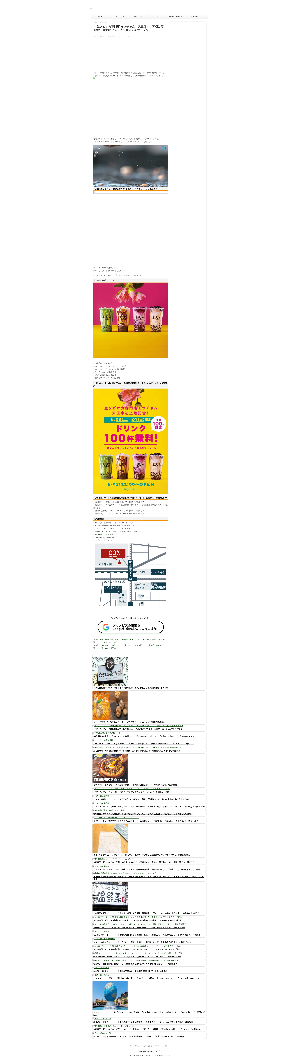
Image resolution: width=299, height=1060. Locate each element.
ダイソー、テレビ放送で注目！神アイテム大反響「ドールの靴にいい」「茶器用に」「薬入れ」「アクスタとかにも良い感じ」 (146, 821)
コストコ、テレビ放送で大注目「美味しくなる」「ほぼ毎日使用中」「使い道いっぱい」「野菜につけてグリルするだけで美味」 (147, 869)
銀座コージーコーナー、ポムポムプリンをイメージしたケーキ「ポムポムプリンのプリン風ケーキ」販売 (137, 957)
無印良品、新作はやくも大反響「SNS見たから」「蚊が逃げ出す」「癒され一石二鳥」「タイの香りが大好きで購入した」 (144, 862)
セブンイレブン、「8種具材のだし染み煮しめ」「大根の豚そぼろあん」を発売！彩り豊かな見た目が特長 (137, 729)
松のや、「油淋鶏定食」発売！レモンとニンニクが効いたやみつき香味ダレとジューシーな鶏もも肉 (135, 964)
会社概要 (194, 16)
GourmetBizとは (135, 1046)
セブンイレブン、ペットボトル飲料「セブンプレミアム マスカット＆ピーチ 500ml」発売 (131, 792)
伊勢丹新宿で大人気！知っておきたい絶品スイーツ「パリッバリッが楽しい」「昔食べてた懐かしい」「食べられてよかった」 (146, 736)
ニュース (157, 16)
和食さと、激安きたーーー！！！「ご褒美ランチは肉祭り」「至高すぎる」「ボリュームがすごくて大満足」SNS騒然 (143, 1022)
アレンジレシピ (119, 16)
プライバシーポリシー (162, 1046)
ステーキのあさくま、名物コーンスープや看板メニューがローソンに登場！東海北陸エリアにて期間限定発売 (139, 928)
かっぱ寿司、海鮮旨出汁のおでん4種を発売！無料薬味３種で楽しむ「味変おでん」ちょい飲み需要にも (136, 751)
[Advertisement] (163, 9)
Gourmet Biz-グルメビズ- (149, 1051)
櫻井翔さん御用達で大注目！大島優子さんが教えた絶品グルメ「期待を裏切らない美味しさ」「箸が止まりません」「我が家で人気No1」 (148, 878)
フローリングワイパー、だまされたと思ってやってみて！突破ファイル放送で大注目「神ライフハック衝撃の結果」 (142, 855)
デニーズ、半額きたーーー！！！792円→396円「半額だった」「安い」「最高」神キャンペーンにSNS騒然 (138, 1036)
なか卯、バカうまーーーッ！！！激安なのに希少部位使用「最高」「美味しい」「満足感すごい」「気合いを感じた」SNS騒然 (146, 935)
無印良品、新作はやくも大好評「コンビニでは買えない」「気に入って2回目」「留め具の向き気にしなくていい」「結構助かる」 (148, 1029)
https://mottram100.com (107, 534)
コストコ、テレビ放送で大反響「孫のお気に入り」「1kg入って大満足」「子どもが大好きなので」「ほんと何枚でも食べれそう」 (148, 978)
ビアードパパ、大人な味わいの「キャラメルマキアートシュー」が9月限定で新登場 (128, 722)
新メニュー (138, 16)
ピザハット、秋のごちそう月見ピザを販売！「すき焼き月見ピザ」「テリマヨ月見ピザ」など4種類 (135, 785)
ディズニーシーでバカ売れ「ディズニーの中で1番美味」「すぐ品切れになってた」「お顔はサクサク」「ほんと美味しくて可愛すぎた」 (149, 1013)
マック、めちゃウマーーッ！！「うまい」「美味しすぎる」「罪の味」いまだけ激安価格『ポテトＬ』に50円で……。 (143, 942)
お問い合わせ (147, 1046)
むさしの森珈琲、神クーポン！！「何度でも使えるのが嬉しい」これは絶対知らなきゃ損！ (131, 688)
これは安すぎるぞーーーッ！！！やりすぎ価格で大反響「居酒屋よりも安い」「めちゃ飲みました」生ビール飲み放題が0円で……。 (149, 913)
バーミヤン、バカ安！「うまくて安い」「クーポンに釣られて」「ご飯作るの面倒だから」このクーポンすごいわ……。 (143, 744)
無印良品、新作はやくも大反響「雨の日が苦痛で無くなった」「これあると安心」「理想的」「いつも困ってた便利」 (142, 814)
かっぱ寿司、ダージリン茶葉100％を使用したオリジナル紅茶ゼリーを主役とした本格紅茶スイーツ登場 (137, 920)
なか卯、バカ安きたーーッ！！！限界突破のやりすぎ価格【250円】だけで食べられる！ (130, 971)
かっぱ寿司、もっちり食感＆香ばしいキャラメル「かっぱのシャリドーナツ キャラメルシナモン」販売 (136, 949)
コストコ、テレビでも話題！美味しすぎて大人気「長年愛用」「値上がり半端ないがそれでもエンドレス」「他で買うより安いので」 (149, 807)
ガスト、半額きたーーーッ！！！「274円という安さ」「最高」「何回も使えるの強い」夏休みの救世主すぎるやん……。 (144, 799)
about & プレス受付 (175, 16)
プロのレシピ (100, 16)
